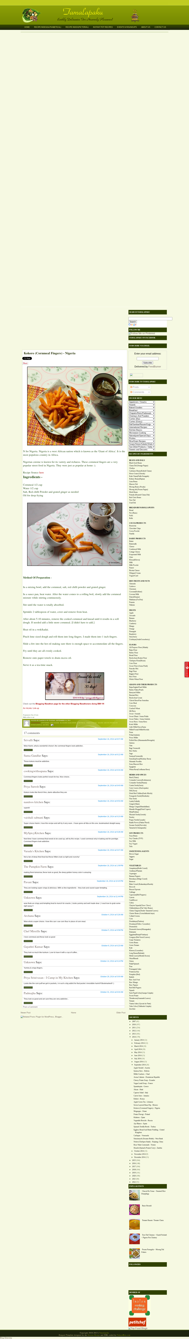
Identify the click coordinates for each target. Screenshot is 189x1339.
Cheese (131, 547)
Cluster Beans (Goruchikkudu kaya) (141, 913)
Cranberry (132, 623)
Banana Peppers (134, 876)
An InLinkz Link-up (31, 708)
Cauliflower (133, 900)
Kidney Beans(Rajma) (137, 479)
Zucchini (132, 1009)
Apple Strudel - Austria (142, 1068)
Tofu (130, 846)
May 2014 (137, 1052)
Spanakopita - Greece (141, 1086)
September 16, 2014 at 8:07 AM (110, 739)
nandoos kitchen (33, 802)
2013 (134, 1034)
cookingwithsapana (35, 771)
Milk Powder (134, 565)
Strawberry (133, 637)
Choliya (132, 468)
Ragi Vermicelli (134, 748)
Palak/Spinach (134, 964)
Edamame (132, 932)
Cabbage (132, 892)
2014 (134, 1037)
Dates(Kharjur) (134, 597)
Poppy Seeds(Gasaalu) (137, 820)
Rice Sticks (133, 751)
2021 (134, 1179)
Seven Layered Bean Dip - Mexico (146, 1105)
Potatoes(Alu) (134, 972)
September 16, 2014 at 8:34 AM (110, 770)
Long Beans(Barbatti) (136, 953)
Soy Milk (132, 841)
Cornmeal (81, 723)
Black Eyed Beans (135, 463)
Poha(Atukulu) (134, 735)
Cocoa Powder (134, 531)
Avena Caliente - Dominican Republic (147, 1077)
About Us (145, 27)
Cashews (132, 586)
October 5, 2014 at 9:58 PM (112, 930)
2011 (134, 1028)
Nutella (131, 534)
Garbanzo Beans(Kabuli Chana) (140, 471)
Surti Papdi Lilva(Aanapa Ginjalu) (141, 993)
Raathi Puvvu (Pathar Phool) (139, 823)
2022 (134, 1182)
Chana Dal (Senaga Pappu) (138, 466)
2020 (134, 1176)
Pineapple (132, 631)
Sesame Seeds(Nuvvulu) (137, 825)
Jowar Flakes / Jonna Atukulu (139, 719)
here (41, 472)
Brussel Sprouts (134, 889)
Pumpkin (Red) (134, 974)
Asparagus (133, 874)
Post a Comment (30, 1007)
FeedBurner (154, 366)
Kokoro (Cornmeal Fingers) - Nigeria (49, 353)
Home (27, 27)
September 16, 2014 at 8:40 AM (110, 785)
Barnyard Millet (134, 692)
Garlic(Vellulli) (134, 801)
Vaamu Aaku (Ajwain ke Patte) (140, 1004)
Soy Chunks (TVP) (136, 838)
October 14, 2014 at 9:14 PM (111, 961)
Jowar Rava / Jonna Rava (138, 722)
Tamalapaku (96, 10)
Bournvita (132, 526)
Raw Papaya (133, 985)
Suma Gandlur (32, 756)
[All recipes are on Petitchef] (137, 1325)
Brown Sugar (134, 854)
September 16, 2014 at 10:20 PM (110, 881)
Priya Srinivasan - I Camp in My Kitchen (48, 978)
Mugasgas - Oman (140, 1111)
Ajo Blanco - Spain (140, 1124)
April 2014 (138, 1049)
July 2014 (137, 1059)
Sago (131, 754)
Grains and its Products (108, 723)
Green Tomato (134, 945)
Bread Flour (133, 655)
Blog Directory (6, 1338)
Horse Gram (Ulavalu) (137, 474)
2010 (134, 1024)
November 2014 (140, 1154)
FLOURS (132, 645)
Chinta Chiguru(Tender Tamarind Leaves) (143, 911)
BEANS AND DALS (137, 460)
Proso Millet (133, 738)
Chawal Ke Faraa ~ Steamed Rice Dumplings (153, 1192)
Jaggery (132, 857)
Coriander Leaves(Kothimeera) (140, 780)
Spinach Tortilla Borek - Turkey (145, 1127)
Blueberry (132, 621)
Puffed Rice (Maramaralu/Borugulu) (142, 740)
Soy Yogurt (133, 844)
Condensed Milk (135, 549)
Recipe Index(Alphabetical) (47, 27)
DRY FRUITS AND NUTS (139, 581)
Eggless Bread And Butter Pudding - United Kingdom (149, 1131)
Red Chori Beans (135, 497)
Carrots (131, 897)
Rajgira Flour (134, 674)
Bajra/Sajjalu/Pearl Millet (138, 687)
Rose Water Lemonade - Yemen (145, 1145)
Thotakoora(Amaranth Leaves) (140, 998)
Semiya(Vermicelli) (136, 756)
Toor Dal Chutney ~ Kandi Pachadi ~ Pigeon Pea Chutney (154, 1236)
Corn (131, 919)
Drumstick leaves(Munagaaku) (140, 929)
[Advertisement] (73, 329)
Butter (131, 541)
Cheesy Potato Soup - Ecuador (144, 1080)
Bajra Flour (133, 650)
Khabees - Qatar (139, 1117)
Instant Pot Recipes (103, 27)
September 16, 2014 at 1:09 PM (110, 866)
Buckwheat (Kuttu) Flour (138, 658)
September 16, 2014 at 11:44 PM (110, 897)
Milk (131, 562)
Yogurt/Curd (133, 576)
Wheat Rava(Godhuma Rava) (139, 769)
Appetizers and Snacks (50, 723)
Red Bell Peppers (135, 988)
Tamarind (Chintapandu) (137, 828)
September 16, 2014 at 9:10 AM (110, 816)
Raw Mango (133, 982)
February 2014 (139, 1043)
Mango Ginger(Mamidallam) (139, 807)
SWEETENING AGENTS (139, 851)
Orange (131, 629)
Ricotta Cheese (134, 570)
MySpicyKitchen (34, 833)
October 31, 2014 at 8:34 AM (111, 992)
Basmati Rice (133, 695)
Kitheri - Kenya (139, 1099)
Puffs (131, 516)
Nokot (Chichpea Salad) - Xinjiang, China (148, 1142)
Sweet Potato (133, 996)
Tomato (131, 1001)
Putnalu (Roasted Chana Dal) (139, 495)
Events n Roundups (127, 27)
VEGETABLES (135, 866)
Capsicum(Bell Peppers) (137, 895)
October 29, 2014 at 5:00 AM (111, 977)
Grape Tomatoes (135, 940)
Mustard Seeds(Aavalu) (137, 815)
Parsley (131, 817)
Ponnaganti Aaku (135, 969)
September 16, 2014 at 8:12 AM (110, 755)
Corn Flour (133, 663)
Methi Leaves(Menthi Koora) (139, 956)
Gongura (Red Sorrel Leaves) (139, 937)
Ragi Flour (133, 671)
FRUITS (132, 610)
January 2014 (139, 1040)
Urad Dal (132, 503)
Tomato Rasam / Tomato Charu (153, 1220)
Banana (131, 618)
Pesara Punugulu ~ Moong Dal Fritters (152, 1250)
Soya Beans (133, 836)
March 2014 (138, 1046)
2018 (134, 1170)
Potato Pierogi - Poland (142, 1114)
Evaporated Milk (135, 554)
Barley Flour (133, 653)
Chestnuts (132, 589)
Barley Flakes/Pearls (136, 690)
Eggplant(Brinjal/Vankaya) (138, 935)
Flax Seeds (133, 799)
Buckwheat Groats (135, 698)
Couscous (132, 706)
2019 (134, 1173)
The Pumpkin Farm (35, 867)
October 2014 (139, 1151)
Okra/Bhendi (133, 958)
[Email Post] (51, 725)
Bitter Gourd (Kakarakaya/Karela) (141, 884)
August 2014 (138, 1062)
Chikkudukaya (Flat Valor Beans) (141, 908)
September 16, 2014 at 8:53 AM (110, 801)
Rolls (131, 518)
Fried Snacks (91, 723)
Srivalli (28, 740)
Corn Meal (133, 703)
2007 (134, 1021)
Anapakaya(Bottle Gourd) (138, 868)
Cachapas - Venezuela (141, 1136)
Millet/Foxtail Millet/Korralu (139, 730)
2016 (134, 1163)
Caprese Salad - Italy (141, 1093)
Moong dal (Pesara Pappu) (138, 489)
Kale (130, 948)
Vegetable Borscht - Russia (143, 1120)
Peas (130, 966)
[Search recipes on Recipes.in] (137, 1328)
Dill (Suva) (133, 791)
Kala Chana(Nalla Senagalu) (139, 476)
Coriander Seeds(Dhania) (138, 783)
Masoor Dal (133, 484)
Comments (138, 392)
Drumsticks (133, 927)
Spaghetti (132, 767)
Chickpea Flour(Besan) (137, 661)
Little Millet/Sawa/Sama (137, 727)
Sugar (131, 859)
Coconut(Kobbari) (135, 592)
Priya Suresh (31, 786)
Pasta (131, 732)
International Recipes (40, 725)
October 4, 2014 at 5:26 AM (112, 915)
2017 (134, 1166)
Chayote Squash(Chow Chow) (140, 905)
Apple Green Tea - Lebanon (143, 1102)
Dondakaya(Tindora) (136, 921)
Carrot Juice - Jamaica (141, 1096)
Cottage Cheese (134, 552)
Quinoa (131, 743)
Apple (131, 613)
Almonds (132, 584)
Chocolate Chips (135, 528)
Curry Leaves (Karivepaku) (138, 788)
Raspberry (132, 634)
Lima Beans (133, 481)
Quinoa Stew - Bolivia (141, 1071)
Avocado (132, 616)
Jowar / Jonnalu (134, 714)
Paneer (131, 568)
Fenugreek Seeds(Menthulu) (139, 796)
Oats (130, 746)
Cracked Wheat (134, 708)
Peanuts (132, 602)
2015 (134, 1160)
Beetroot (132, 881)
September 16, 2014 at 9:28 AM (110, 832)
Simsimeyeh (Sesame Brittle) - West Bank (148, 1139)
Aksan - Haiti (138, 1090)
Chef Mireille (32, 931)
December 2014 (139, 1157)
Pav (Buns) (133, 513)
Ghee (131, 557)
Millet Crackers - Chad (142, 1074)
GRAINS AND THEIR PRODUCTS (143, 685)
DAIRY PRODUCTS (137, 539)
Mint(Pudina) (134, 812)
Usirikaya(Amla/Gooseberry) (139, 639)
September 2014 (140, 1065)
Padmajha (30, 993)
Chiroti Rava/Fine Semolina (139, 700)
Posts (135, 387)
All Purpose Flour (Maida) (138, 647)
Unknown (29, 897)
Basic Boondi (146, 1206)
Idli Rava (132, 711)
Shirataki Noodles (135, 761)
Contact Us (160, 27)
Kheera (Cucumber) (136, 950)
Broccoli (132, 887)
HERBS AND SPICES (137, 775)
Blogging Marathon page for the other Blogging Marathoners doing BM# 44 (70, 704)
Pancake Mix (133, 669)
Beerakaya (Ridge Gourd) (138, 879)
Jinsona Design (94, 1335)
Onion (131, 961)
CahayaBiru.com (123, 1335)
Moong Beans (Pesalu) (137, 487)
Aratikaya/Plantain (135, 871)
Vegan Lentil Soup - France (143, 1083)
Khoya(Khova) (134, 560)
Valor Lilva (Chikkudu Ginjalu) (140, 1006)
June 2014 (137, 1055)
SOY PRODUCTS (136, 833)
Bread (131, 510)
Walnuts (132, 605)
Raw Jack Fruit (134, 980)
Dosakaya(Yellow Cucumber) (139, 924)
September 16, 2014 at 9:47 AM (110, 850)
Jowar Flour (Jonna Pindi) (138, 666)
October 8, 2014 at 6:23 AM (112, 946)
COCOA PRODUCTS (137, 523)
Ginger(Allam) (134, 804)
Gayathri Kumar (33, 947)
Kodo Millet (133, 724)
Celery (131, 903)
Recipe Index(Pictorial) (77, 27)
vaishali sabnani (33, 817)
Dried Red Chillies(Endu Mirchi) (140, 793)
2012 (134, 1031)
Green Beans (133, 943)
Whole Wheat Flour (136, 679)
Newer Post (26, 1013)
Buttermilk (133, 544)
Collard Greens (134, 916)
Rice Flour (133, 677)
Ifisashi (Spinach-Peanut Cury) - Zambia (148, 1148)
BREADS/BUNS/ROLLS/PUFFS (141, 508)
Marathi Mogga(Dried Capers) (140, 809)
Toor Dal (132, 500)
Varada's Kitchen (34, 851)
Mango (131, 626)
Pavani (28, 882)
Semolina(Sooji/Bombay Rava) (140, 759)
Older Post (121, 1013)
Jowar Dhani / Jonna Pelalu (138, 716)
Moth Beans (133, 492)
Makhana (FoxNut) (136, 600)
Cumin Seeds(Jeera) (136, 785)
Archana (29, 916)
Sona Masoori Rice (136, 764)
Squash (131, 990)
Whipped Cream (135, 573)
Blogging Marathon (68, 723)
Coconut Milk (134, 594)
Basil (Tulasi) (134, 777)
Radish (131, 977)
